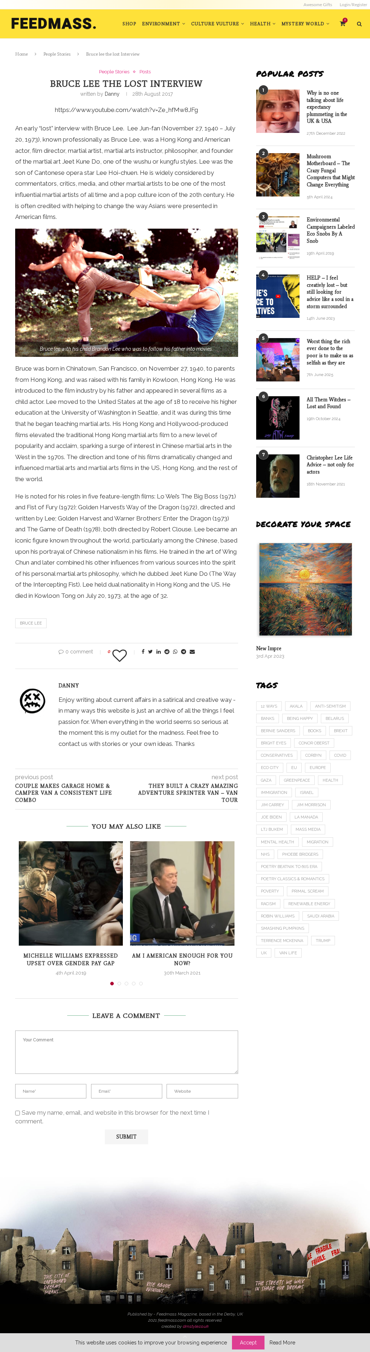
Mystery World (302, 23)
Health (260, 23)
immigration (274, 792)
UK (264, 953)
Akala (296, 706)
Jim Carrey (272, 805)
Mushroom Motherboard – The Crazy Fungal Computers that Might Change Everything (331, 171)
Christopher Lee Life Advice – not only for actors (330, 465)
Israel (307, 792)
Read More (282, 1342)
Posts (145, 71)
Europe (318, 767)
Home (21, 54)
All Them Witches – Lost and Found (328, 403)
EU (294, 767)
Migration (317, 842)
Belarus (335, 718)
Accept (248, 1342)
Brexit (341, 731)
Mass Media (308, 829)
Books (314, 731)
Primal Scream (308, 891)
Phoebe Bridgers (300, 854)
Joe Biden (271, 817)
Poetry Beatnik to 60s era (289, 866)
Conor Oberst (314, 743)
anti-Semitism (330, 706)
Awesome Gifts (318, 5)
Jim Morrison (311, 805)
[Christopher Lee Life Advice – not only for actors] (278, 476)
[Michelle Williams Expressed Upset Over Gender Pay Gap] (71, 893)
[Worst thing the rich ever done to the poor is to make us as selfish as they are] (278, 359)
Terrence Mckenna (282, 940)
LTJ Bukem (272, 829)
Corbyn (313, 755)
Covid (340, 755)
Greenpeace (297, 780)
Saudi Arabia (320, 916)
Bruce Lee (31, 623)
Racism (268, 904)
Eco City (270, 767)
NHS (265, 854)
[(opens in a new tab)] (305, 589)
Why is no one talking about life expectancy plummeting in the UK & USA (327, 107)
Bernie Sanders (278, 731)
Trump (323, 940)
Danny (112, 94)
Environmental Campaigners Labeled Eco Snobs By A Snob (331, 230)
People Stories (56, 54)
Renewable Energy (309, 904)
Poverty (270, 891)
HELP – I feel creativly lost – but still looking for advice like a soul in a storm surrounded (330, 292)
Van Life (288, 953)
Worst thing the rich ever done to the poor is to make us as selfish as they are (330, 352)
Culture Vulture (215, 23)
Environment (161, 23)
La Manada (306, 817)
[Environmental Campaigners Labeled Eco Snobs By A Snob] (278, 238)
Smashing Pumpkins (282, 928)
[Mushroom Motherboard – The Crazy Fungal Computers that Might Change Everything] (278, 174)
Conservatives (277, 755)
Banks (267, 718)
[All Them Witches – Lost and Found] (278, 418)
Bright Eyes (273, 743)
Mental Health (277, 842)
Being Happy (300, 718)
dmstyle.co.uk (195, 1326)
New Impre (268, 648)
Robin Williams (277, 916)
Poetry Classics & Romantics (292, 879)
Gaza (266, 780)
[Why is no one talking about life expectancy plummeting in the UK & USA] (278, 111)
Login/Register (353, 5)
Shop (129, 23)
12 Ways (269, 706)
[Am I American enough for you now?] (182, 893)
